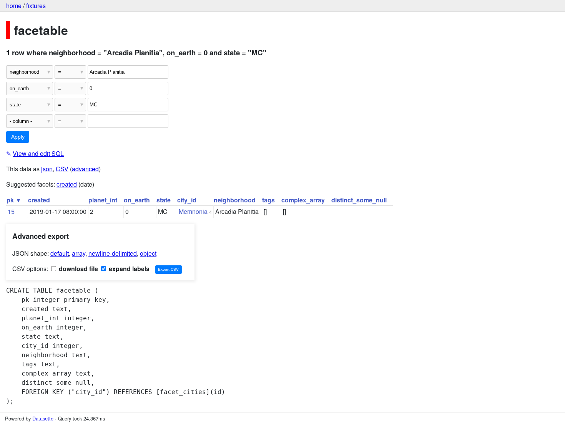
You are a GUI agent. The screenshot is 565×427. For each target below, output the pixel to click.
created (66, 184)
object (148, 253)
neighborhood (235, 199)
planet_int (102, 199)
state (163, 199)
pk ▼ (14, 199)
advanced (85, 168)
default (59, 253)
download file (77, 268)
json (47, 168)
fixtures (36, 5)
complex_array (303, 199)
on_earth (137, 199)
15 (11, 211)
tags (268, 199)
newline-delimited (112, 253)
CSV (62, 168)
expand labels (128, 268)
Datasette (42, 418)
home (14, 5)
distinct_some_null (359, 199)
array (78, 253)
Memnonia (193, 211)
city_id (186, 199)
